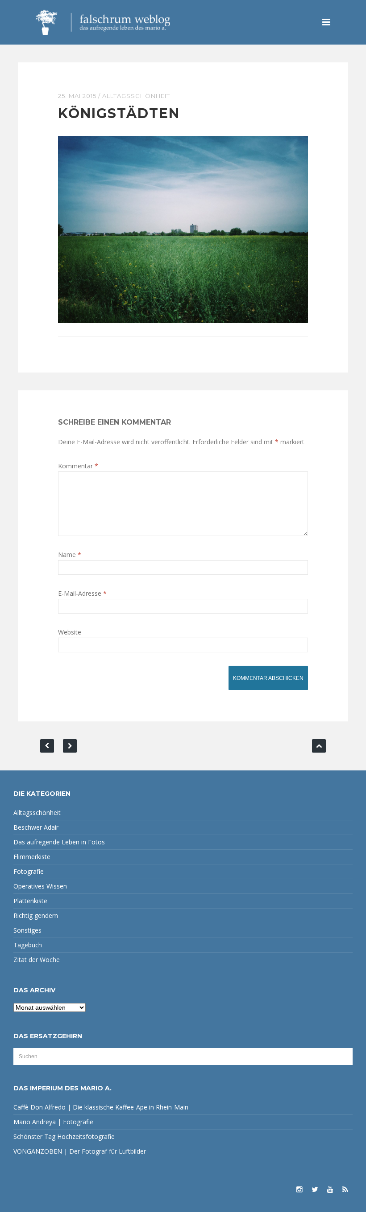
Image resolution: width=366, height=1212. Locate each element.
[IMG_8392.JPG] (183, 229)
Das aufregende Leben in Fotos (59, 842)
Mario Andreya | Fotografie (53, 1122)
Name (69, 554)
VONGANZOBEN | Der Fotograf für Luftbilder (79, 1151)
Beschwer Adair (35, 827)
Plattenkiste (30, 901)
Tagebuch (27, 945)
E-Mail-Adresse (82, 593)
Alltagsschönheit (136, 95)
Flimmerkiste (31, 856)
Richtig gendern (35, 915)
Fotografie (28, 871)
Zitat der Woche (36, 959)
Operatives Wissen (40, 886)
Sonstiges (27, 930)
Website (69, 632)
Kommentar (78, 466)
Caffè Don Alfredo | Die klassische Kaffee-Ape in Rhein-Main (100, 1107)
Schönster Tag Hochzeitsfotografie (64, 1136)
